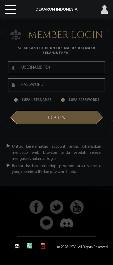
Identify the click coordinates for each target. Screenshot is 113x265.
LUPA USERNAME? (37, 100)
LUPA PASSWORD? (84, 100)
